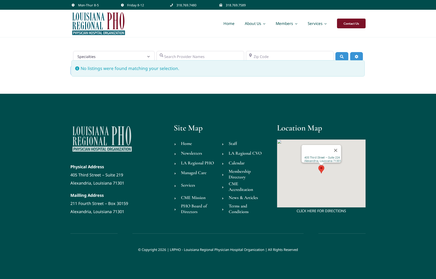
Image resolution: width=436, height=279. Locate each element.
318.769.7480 (186, 5)
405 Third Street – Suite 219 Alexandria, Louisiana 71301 (97, 175)
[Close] (335, 150)
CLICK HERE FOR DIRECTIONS (321, 210)
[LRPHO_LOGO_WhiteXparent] (102, 125)
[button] (321, 169)
